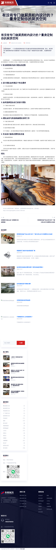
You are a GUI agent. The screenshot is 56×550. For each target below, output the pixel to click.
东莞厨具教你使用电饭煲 (23, 300)
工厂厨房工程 (14, 413)
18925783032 (9, 522)
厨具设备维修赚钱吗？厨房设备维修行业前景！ (17, 392)
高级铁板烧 (14, 425)
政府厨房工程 (14, 415)
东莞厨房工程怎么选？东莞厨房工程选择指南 (10, 220)
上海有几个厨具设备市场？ (17, 357)
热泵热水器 (14, 445)
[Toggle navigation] (48, 3)
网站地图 (22, 549)
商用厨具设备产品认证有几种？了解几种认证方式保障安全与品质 (46, 220)
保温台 (14, 435)
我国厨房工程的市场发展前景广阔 (26, 250)
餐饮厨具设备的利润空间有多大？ (17, 378)
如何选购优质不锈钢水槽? (24, 283)
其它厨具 (14, 448)
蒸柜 (14, 420)
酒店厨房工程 (14, 408)
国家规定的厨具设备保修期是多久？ (17, 364)
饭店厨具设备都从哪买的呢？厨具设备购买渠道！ (30, 267)
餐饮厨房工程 (14, 405)
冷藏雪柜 (14, 440)
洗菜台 (14, 433)
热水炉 (14, 443)
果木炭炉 (14, 423)
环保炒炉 (14, 418)
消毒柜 (14, 438)
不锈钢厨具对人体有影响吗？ (25, 316)
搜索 (21, 342)
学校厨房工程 (14, 410)
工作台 (14, 430)
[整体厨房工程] (9, 3)
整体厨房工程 (24, 22)
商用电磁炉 (14, 428)
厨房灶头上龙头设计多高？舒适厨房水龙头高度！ (17, 371)
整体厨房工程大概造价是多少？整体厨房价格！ (17, 385)
